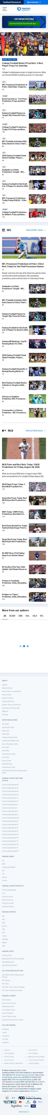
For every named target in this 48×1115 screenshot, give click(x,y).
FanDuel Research (12, 2)
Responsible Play (8, 701)
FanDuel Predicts (8, 906)
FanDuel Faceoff (8, 903)
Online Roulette (7, 1013)
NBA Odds (5, 731)
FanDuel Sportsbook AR (10, 785)
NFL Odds (5, 724)
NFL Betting (6, 980)
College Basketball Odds (10, 741)
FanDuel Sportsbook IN (10, 811)
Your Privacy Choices (36, 1060)
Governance (33, 1050)
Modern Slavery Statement (11, 705)
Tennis (4, 936)
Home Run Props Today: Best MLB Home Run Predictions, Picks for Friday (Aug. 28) (14, 500)
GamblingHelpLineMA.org (11, 1077)
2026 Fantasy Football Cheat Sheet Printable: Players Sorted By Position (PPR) (14, 158)
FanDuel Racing (7, 900)
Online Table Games (9, 1016)
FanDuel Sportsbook (9, 890)
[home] (24, 9)
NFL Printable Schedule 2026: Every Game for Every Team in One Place (14, 143)
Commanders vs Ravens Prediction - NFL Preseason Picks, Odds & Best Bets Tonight (14, 413)
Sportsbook (32, 2)
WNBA (4, 943)
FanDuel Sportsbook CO (10, 795)
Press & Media (34, 1063)
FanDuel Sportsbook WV (10, 851)
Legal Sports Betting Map (11, 708)
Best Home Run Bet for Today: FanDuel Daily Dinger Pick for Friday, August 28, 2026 (14, 528)
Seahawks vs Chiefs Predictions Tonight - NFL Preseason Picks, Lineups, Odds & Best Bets (13, 173)
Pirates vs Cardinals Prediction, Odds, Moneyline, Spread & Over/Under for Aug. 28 (14, 584)
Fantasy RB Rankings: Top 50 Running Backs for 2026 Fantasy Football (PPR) (14, 343)
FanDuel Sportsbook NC (10, 824)
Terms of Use (9, 1060)
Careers (7, 1050)
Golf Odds (5, 751)
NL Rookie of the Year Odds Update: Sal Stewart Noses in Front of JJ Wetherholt (14, 569)
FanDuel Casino (7, 897)
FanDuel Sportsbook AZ (10, 788)
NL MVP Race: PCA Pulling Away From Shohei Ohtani (13, 554)
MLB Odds (5, 734)
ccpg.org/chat (26, 1075)
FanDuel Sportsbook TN (10, 841)
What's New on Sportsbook (11, 691)
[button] (24, 23)
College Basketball (8, 867)
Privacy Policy (9, 1057)
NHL (28, 616)
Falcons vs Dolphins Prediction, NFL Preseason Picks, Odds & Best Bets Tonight (13, 400)
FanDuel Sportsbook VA (10, 844)
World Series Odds (8, 767)
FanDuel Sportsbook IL (10, 808)
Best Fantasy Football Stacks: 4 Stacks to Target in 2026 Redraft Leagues (14, 385)
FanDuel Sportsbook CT (10, 798)
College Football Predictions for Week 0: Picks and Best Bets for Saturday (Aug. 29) (14, 214)
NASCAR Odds (7, 764)
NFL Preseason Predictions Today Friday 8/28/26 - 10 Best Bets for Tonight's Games (15, 200)
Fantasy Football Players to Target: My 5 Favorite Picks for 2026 (13, 115)
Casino (4, 880)
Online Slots (6, 1000)
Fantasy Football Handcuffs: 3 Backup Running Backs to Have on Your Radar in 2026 (14, 371)
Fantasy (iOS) (7, 955)
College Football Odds (10, 737)
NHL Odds (5, 747)
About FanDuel (7, 688)
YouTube (5, 1039)
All (5, 616)
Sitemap (5, 715)
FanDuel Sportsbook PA (10, 838)
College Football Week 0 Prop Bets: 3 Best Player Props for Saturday (22, 64)
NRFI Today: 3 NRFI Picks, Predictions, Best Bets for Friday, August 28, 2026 (13, 514)
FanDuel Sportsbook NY (10, 831)
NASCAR (5, 939)
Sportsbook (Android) (9, 965)
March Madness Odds (10, 744)
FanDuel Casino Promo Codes (12, 1020)
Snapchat (5, 1042)
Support (4, 685)
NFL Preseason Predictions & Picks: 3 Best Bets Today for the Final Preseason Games (14, 87)
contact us (34, 1091)
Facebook (5, 1029)
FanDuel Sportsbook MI (10, 821)
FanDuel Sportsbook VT (10, 848)
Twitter (4, 1032)
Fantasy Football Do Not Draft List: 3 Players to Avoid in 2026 (15, 185)
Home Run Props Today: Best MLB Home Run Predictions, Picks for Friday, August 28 (14, 541)
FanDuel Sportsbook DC (10, 801)
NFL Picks (5, 984)
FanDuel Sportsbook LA (10, 814)
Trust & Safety (9, 1053)
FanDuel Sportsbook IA (10, 805)
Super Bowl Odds (8, 727)
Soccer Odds (6, 761)
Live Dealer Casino (8, 1010)
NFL (42, 616)
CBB (3, 946)
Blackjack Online (8, 1006)
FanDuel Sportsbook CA (10, 791)
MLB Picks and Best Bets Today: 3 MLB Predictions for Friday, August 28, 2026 (21, 465)
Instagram (5, 1036)
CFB (3, 929)
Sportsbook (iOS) (8, 962)
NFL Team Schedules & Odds (12, 990)
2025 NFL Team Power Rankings (13, 987)
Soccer (4, 877)
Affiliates (5, 711)
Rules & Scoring (7, 698)
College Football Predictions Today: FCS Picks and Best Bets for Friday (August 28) (14, 129)
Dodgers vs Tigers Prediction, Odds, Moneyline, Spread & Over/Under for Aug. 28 (14, 597)
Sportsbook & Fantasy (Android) (13, 959)
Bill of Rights (33, 1053)
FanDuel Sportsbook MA (10, 818)
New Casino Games (9, 1003)
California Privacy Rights (36, 1057)
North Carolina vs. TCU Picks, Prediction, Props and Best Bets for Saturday (14, 101)
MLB (35, 616)
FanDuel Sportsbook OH (10, 834)
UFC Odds (5, 757)
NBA (21, 616)
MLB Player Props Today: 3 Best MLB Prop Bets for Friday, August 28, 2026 (13, 486)
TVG (3, 893)
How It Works (6, 695)
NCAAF (12, 616)
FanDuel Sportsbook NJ (10, 828)
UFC (3, 874)
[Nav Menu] (5, 9)
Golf (3, 933)
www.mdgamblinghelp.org (24, 1079)
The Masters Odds (8, 754)
